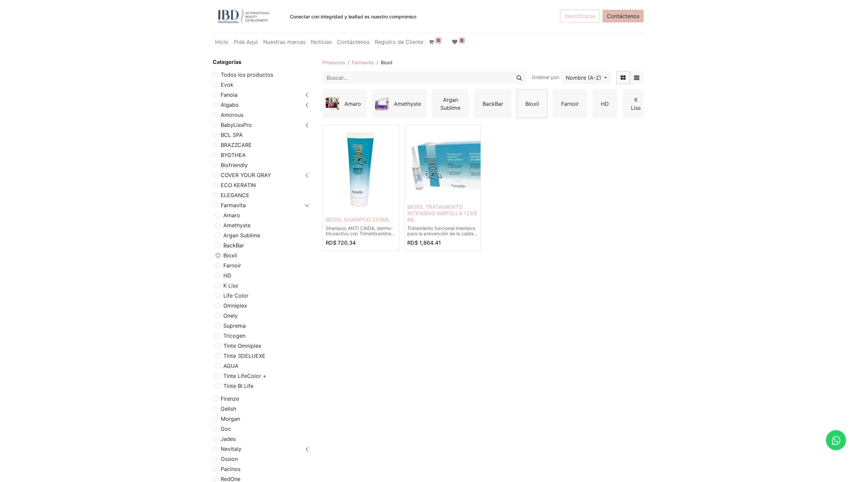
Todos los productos (247, 74)
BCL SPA (232, 135)
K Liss (230, 285)
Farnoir (232, 265)
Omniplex (235, 305)
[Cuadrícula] (623, 77)
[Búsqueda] (519, 77)
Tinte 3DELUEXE (244, 355)
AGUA (230, 366)
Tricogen (234, 335)
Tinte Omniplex (242, 345)
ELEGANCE (235, 195)
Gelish (228, 408)
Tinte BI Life (238, 386)
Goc (226, 428)
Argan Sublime (241, 235)
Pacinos (230, 469)
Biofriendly (234, 165)
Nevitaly (231, 449)
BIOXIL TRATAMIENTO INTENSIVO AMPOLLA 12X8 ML (442, 213)
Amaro (231, 215)
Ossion (229, 459)
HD (227, 275)
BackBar (233, 245)
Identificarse (580, 16)
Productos (334, 62)
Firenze (230, 398)
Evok (227, 84)
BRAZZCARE (236, 145)
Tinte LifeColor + (244, 376)
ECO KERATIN (238, 185)
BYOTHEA (233, 155)
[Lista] (637, 77)
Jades (228, 438)
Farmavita (233, 205)
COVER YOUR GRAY (246, 175)
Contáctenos (623, 16)
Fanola (229, 94)
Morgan (230, 418)
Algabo (230, 104)
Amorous (232, 114)
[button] (586, 77)
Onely (230, 315)
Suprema (234, 325)
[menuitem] (221, 42)
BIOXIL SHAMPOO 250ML (358, 219)
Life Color (235, 295)
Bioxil (230, 255)
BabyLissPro (236, 125)
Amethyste (236, 225)
